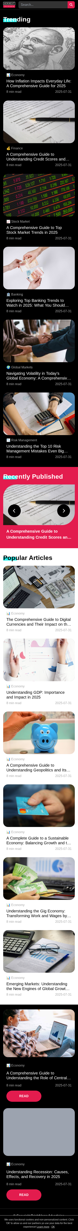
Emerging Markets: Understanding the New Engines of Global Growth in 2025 (37, 986)
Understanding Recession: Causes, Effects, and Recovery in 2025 (37, 1174)
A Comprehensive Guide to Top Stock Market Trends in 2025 (34, 230)
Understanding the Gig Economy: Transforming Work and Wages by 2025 (36, 913)
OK (53, 1226)
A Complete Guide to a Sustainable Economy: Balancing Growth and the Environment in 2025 (38, 840)
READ (24, 1096)
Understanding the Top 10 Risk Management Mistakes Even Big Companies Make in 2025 (35, 448)
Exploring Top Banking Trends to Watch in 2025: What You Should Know (35, 303)
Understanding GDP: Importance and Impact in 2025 (35, 694)
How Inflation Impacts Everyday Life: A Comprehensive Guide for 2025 (38, 83)
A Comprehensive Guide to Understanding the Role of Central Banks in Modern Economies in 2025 (38, 1075)
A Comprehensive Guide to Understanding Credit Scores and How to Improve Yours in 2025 (35, 156)
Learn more (43, 1226)
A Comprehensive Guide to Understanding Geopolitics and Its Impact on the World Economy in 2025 (36, 767)
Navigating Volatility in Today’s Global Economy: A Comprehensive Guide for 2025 (37, 376)
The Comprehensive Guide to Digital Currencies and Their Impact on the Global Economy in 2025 (38, 622)
